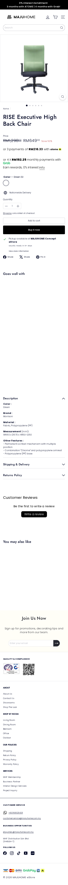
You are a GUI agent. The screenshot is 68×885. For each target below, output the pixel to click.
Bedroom (7, 728)
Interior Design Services (15, 785)
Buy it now (34, 229)
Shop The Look (10, 707)
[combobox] (34, 27)
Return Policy (9, 755)
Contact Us (8, 698)
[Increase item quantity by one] (18, 206)
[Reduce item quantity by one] (6, 206)
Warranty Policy (11, 764)
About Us (7, 693)
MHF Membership (12, 777)
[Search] (61, 27)
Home (6, 108)
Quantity (8, 199)
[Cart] (55, 17)
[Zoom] (62, 96)
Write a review (34, 514)
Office (6, 733)
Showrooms (9, 702)
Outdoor (7, 737)
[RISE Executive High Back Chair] (33, 291)
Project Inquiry (10, 790)
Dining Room (9, 724)
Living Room (9, 720)
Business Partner (11, 781)
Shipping (7, 213)
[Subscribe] (56, 643)
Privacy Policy (10, 759)
